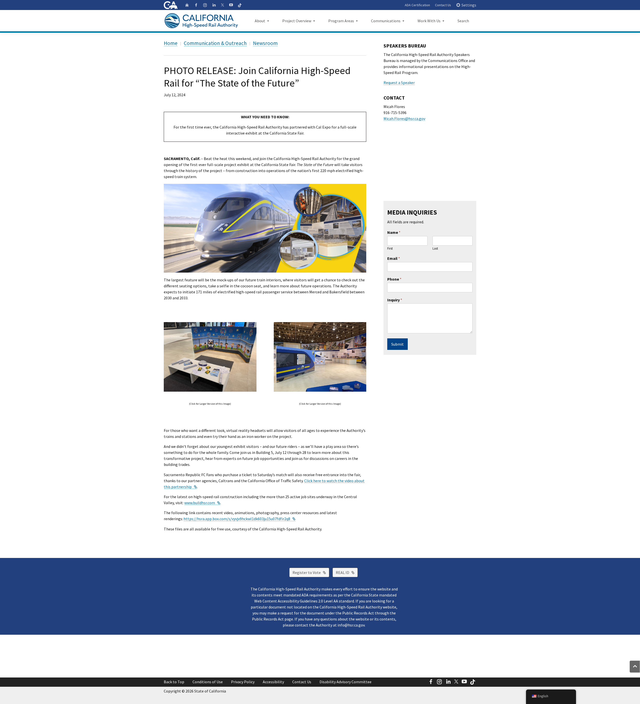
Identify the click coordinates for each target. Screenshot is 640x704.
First (390, 249)
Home (171, 43)
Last (435, 249)
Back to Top (174, 681)
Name (393, 232)
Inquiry (394, 299)
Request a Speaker (399, 82)
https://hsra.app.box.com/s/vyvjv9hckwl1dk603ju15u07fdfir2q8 (240, 518)
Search (463, 20)
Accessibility (273, 681)
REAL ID (347, 572)
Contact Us (443, 5)
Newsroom (265, 43)
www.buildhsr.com (202, 502)
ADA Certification (417, 5)
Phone (394, 279)
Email (393, 258)
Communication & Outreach (215, 43)
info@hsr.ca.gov (351, 624)
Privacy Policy (242, 681)
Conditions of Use (207, 681)
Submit (397, 344)
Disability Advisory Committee (346, 681)
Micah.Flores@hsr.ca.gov (404, 118)
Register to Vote (310, 572)
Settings (469, 5)
